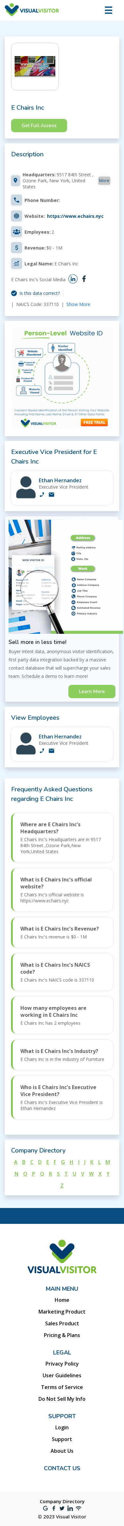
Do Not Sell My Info (62, 1398)
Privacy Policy (62, 1363)
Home (62, 1299)
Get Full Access (39, 125)
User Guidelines (62, 1375)
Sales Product (62, 1323)
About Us (62, 1450)
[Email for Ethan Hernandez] (51, 495)
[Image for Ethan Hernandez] (26, 496)
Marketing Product (62, 1311)
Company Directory (62, 1501)
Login (62, 1427)
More (104, 180)
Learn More (92, 691)
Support (62, 1439)
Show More (78, 304)
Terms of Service (62, 1387)
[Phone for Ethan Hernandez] (42, 495)
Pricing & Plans (62, 1335)
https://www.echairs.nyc (75, 216)
